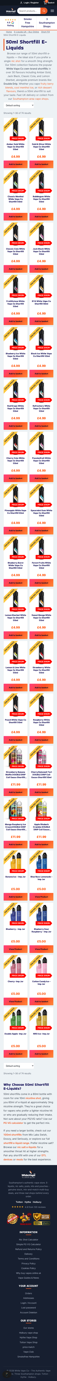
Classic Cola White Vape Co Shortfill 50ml (15, 251)
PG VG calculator (13, 1122)
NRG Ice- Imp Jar (41, 1034)
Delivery (28, 1254)
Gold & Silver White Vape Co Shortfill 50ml (41, 147)
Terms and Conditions (28, 1258)
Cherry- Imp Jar (15, 981)
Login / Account (28, 1303)
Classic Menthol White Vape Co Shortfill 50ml (16, 199)
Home (9, 32)
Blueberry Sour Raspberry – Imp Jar (41, 930)
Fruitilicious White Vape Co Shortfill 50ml (15, 304)
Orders (28, 1293)
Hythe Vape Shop (28, 1337)
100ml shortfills (12, 1134)
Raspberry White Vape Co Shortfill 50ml (41, 722)
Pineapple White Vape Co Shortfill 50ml (15, 511)
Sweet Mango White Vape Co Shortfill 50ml (41, 617)
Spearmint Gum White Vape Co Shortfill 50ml (41, 513)
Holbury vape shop (28, 1332)
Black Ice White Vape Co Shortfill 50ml (41, 354)
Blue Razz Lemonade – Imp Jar (41, 877)
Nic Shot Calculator (28, 1239)
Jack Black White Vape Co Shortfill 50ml (41, 251)
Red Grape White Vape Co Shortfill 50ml (15, 408)
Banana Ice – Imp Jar (15, 876)
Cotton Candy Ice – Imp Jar (41, 982)
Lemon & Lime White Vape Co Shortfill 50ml (15, 670)
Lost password (28, 1307)
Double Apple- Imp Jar (15, 1034)
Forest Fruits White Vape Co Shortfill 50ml (41, 565)
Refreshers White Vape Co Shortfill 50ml (41, 408)
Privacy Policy (29, 1263)
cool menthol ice (23, 87)
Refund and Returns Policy (28, 1249)
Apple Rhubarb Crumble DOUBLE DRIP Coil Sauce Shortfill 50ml (41, 827)
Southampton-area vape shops (30, 98)
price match (29, 1347)
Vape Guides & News (28, 1277)
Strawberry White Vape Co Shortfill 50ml (41, 670)
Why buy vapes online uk (28, 1273)
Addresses (28, 1298)
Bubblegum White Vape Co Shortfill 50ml (41, 199)
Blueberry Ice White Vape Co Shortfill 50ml (15, 356)
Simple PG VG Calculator (28, 1244)
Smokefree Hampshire (28, 1356)
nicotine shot (33, 1098)
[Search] (43, 11)
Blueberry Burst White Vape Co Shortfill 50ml (15, 565)
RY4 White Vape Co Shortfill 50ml (41, 302)
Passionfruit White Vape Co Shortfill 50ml (41, 460)
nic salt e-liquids (26, 1147)
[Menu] (52, 10)
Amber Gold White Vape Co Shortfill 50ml (15, 147)
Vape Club (28, 1352)
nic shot (16, 61)
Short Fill (45, 32)
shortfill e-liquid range (16, 1143)
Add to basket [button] (15, 164)
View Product (41, 897)
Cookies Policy (28, 1268)
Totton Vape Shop (29, 1342)
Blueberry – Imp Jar (15, 929)
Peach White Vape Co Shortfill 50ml (15, 721)
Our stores (28, 1328)
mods (19, 1159)
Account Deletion (28, 1312)
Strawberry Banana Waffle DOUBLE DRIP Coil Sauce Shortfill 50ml (15, 775)
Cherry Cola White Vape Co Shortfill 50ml (15, 460)
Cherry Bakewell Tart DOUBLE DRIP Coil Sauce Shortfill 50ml (41, 774)
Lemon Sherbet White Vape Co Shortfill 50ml (15, 617)
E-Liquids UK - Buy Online (26, 32)
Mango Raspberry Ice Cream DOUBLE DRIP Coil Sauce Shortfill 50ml (15, 827)
